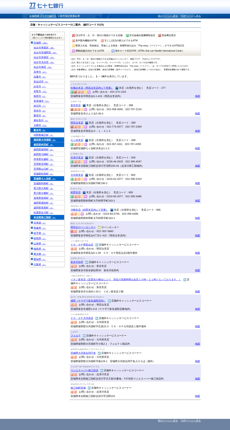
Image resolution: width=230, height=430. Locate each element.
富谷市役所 (77, 262)
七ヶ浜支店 (77, 140)
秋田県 (40, 238)
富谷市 (40, 130)
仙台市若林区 (44, 57)
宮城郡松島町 (44, 173)
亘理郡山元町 (44, 168)
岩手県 (40, 233)
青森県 (40, 227)
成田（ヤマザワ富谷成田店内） (88, 300)
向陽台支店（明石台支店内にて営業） (92, 87)
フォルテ (76, 335)
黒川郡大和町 (44, 188)
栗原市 (40, 115)
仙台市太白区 (44, 62)
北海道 (40, 222)
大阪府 (40, 264)
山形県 (40, 243)
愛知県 (40, 259)
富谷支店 (76, 105)
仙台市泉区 (43, 67)
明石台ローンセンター (83, 227)
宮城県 (41, 42)
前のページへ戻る (168, 16)
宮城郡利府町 (44, 183)
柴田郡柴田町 (44, 149)
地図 (197, 96)
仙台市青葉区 (44, 47)
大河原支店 (77, 175)
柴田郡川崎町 (44, 154)
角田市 (40, 96)
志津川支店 (77, 157)
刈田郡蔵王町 (44, 134)
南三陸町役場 (78, 387)
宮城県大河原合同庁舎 (83, 353)
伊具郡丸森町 (44, 159)
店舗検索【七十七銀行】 (43, 16)
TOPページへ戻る (191, 16)
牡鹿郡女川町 (44, 212)
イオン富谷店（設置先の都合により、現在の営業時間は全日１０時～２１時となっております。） (126, 279)
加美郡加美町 (44, 197)
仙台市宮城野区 (45, 52)
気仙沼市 (41, 81)
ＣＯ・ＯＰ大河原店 (82, 318)
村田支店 (76, 192)
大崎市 (40, 125)
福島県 (40, 248)
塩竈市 (40, 76)
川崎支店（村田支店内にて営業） (89, 209)
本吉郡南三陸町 (45, 217)
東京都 (40, 254)
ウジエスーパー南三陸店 (84, 370)
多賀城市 (42, 101)
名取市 (40, 91)
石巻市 (40, 71)
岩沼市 (40, 105)
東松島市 (41, 120)
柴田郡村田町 (44, 144)
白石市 (40, 86)
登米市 (40, 110)
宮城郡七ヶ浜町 (45, 178)
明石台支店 (77, 122)
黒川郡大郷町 (44, 193)
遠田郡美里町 (44, 207)
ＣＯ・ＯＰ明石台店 (82, 244)
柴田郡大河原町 (45, 139)
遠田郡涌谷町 (44, 202)
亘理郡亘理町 (44, 164)
